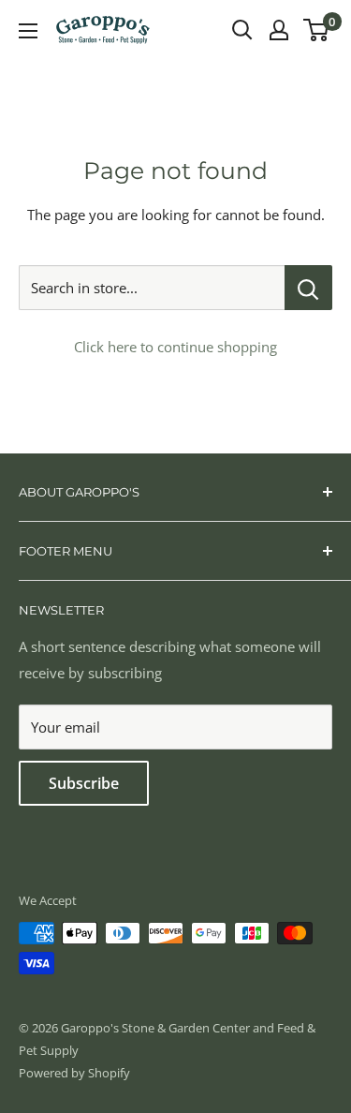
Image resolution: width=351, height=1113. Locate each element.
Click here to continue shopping (175, 346)
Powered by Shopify (74, 1072)
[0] (317, 30)
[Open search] (242, 30)
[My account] (279, 30)
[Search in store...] (308, 287)
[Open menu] (28, 30)
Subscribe (84, 783)
